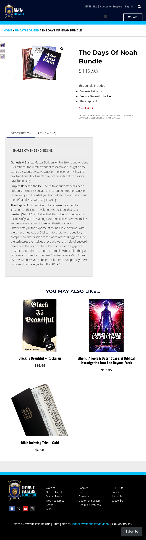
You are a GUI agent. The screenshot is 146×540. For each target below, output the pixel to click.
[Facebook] (12, 508)
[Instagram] (32, 508)
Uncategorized (27, 30)
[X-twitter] (18, 508)
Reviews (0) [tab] (46, 133)
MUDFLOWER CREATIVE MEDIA (91, 524)
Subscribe (132, 531)
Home (8, 30)
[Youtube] (25, 508)
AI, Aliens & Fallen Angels (107, 115)
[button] (139, 7)
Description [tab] (21, 133)
